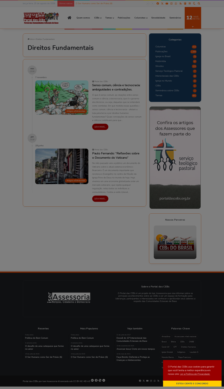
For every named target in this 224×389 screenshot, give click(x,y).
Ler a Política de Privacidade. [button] (195, 374)
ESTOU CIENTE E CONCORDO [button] (192, 383)
